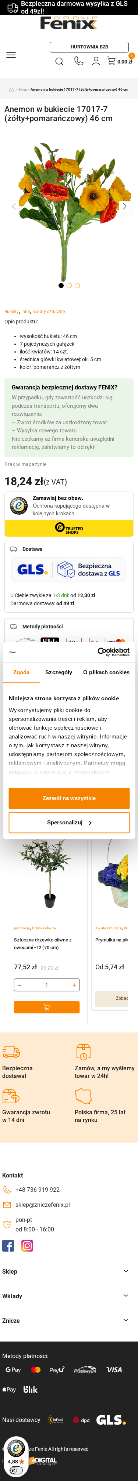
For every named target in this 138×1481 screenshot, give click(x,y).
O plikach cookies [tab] (106, 672)
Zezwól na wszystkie (69, 798)
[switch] (16, 1470)
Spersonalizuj (64, 822)
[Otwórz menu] (10, 54)
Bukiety (11, 311)
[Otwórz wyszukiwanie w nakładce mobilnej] (60, 61)
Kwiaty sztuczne (48, 311)
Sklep (22, 89)
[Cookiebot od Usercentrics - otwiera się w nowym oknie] (98, 652)
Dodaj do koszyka (47, 1007)
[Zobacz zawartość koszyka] (111, 60)
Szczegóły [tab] (58, 672)
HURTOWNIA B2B (89, 47)
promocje (21, 928)
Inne (25, 311)
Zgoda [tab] (21, 672)
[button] (124, 206)
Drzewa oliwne (44, 928)
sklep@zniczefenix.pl (42, 1204)
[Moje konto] (96, 60)
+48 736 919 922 (37, 1189)
